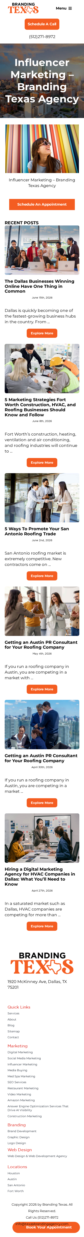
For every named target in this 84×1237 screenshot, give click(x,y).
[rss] (46, 996)
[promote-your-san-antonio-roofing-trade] (42, 475)
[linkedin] (38, 996)
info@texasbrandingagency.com (42, 1224)
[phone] (53, 996)
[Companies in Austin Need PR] (42, 588)
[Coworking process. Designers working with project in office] (42, 701)
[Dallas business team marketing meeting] (42, 227)
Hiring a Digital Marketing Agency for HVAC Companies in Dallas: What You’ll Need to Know (40, 877)
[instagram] (23, 996)
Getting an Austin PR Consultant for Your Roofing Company (41, 645)
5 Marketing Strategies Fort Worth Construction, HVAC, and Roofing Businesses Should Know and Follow (40, 407)
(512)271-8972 (42, 36)
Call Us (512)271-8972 (42, 1217)
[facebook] (9, 996)
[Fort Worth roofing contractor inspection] (42, 345)
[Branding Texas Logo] (23, 4)
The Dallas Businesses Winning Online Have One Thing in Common (39, 286)
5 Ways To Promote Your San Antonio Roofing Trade (37, 531)
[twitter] (16, 996)
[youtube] (31, 996)
